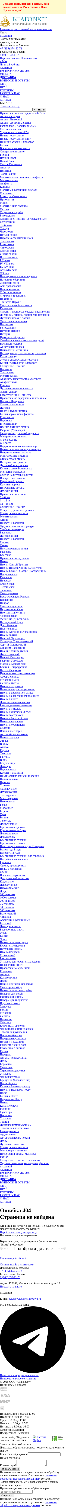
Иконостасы (7, 801)
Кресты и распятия (11, 772)
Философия (7, 247)
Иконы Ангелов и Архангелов (18, 631)
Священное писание (12, 151)
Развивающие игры (11, 996)
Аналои (4, 747)
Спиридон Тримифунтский (16, 641)
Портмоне (6, 1019)
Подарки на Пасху (11, 1099)
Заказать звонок (10, 1469)
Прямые (5, 782)
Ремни (4, 1009)
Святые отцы (8, 250)
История (5, 333)
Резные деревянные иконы (16, 705)
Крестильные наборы (13, 830)
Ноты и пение (8, 234)
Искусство (6, 324)
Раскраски (6, 532)
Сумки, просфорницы (13, 865)
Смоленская (7, 583)
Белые (3, 804)
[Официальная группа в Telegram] (33, 1372)
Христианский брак (12, 346)
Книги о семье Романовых (16, 468)
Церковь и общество (12, 337)
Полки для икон (9, 779)
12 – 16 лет (6, 503)
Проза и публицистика (13, 410)
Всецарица (6, 599)
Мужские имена (9, 679)
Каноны (5, 186)
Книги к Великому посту (15, 1086)
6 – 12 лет (6, 500)
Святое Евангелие (11, 164)
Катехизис (6, 308)
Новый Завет (8, 161)
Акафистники (8, 382)
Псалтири (6, 369)
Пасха (3, 1092)
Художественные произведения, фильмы (24, 1163)
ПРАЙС (5, 86)
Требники (6, 225)
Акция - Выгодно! (11, 119)
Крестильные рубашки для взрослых (22, 855)
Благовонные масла (12, 929)
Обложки (5, 1022)
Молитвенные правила (14, 205)
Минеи (4, 202)
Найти (41, 109)
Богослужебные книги (13, 196)
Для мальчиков (9, 833)
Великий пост (8, 1083)
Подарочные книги (11, 964)
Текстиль (5, 753)
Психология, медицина (14, 349)
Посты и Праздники (12, 401)
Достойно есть (8, 625)
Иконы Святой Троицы (14, 564)
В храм (4, 743)
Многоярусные (9, 798)
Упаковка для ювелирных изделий (20, 961)
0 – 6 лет (5, 497)
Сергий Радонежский (13, 644)
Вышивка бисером (11, 1035)
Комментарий (8, 1465)
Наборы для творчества (14, 999)
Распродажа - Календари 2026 (18, 125)
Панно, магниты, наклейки (16, 983)
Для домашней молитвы (14, 878)
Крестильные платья (12, 843)
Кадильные (7, 881)
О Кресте (5, 442)
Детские (5, 407)
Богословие (7, 244)
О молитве (6, 193)
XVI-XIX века (8, 269)
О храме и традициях (13, 295)
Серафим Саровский (12, 647)
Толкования (7, 241)
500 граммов (7, 910)
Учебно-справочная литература (19, 359)
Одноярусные (8, 788)
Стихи (4, 519)
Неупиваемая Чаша (11, 609)
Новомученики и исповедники (18, 276)
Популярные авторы (12, 487)
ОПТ (3, 83)
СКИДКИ (6, 67)
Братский (5, 923)
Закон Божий (8, 173)
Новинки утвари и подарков (17, 141)
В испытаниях (8, 423)
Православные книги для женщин (20, 449)
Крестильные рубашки (13, 839)
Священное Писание (12, 366)
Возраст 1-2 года (10, 852)
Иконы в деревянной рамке (16, 692)
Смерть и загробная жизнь (16, 305)
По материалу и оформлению (17, 689)
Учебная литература (12, 529)
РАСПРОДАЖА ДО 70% (15, 70)
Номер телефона (10, 1457)
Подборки (6, 420)
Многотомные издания (14, 455)
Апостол (5, 167)
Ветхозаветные (9, 257)
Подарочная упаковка (13, 1038)
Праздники (6, 298)
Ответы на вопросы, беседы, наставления (25, 311)
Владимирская (8, 574)
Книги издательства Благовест (18, 362)
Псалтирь (5, 170)
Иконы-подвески (10, 951)
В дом (3, 759)
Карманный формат (12, 481)
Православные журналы (14, 558)
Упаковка (5, 1073)
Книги (4, 1051)
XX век (4, 273)
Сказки (4, 542)
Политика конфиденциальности (19, 1375)
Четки (3, 939)
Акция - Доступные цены (15, 122)
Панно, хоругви (9, 737)
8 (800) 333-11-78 (10, 54)
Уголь (3, 932)
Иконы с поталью (10, 708)
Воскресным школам (12, 478)
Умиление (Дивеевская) (14, 618)
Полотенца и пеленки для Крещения (22, 846)
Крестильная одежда (12, 827)
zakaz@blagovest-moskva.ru (25, 1298)
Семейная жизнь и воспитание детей (22, 340)
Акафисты (6, 183)
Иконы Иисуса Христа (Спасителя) (21, 567)
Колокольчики (8, 977)
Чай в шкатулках (10, 1076)
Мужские (5, 1012)
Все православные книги (15, 148)
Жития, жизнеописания (14, 513)
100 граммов (7, 894)
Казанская (6, 577)
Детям (3, 1060)
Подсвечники (8, 769)
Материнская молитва (13, 436)
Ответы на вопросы (12, 404)
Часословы (6, 231)
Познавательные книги (14, 548)
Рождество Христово (12, 1047)
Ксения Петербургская (13, 666)
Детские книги (9, 490)
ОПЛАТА (6, 74)
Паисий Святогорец (12, 657)
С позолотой (7, 955)
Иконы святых (8, 634)
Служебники (7, 221)
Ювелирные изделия (12, 945)
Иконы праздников (11, 686)
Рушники (5, 862)
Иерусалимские (9, 887)
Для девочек (7, 836)
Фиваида (5, 916)
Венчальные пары (11, 731)
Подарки (5, 1054)
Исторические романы (13, 462)
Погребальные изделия (14, 859)
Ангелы (5, 974)
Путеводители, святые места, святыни (23, 353)
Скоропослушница (11, 606)
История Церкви (10, 330)
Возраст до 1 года (10, 849)
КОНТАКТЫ (7, 90)
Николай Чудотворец (12, 638)
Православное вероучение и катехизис (23, 398)
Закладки (5, 1006)
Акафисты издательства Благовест (20, 378)
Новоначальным (10, 289)
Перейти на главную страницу (18, 1232)
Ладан (3, 891)
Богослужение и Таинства (16, 394)
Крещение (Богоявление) (15, 1080)
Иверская (5, 580)
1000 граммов (8, 897)
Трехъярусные (8, 795)
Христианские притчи (13, 321)
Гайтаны (5, 756)
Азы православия (10, 285)
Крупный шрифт (10, 484)
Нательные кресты (11, 948)
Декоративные (8, 884)
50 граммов (7, 907)
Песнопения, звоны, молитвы (18, 1153)
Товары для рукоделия (13, 1031)
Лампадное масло (10, 926)
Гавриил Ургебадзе (11, 660)
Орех (3, 814)
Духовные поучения (12, 1144)
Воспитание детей (11, 343)
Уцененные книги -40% (14, 132)
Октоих (4, 209)
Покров (4, 602)
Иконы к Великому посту (15, 1089)
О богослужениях (10, 292)
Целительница (8, 628)
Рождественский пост (13, 1044)
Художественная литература (17, 526)
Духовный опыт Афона (14, 465)
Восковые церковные (13, 875)
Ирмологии (7, 199)
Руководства (7, 215)
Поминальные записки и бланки (19, 775)
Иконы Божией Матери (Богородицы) (23, 570)
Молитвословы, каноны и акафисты (21, 177)
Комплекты (7, 417)
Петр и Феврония (10, 670)
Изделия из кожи (10, 1003)
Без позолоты (8, 958)
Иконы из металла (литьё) (15, 711)
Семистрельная (9, 593)
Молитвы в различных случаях (18, 189)
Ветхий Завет (8, 157)
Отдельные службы (11, 212)
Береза (4, 811)
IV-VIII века (7, 263)
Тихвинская (7, 586)
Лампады (5, 766)
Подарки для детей (11, 993)
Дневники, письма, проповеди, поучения (24, 314)
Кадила (4, 750)
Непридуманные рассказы (16, 452)
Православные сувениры (15, 967)
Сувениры (6, 1067)
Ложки (4, 980)
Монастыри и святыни (13, 1150)
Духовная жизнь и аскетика (16, 388)
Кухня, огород (8, 356)
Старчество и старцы (12, 458)
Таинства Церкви (10, 301)
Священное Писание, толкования (20, 1160)
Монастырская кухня (12, 471)
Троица (4, 1121)
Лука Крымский (10, 654)
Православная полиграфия (16, 990)
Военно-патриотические (14, 426)
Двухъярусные (8, 791)
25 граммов (7, 903)
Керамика (6, 971)
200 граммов (7, 900)
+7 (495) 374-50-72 (11, 48)
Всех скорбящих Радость (15, 596)
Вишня (4, 817)
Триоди (4, 228)
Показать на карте (11, 1286)
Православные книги (13, 494)
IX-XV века (7, 266)
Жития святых (8, 253)
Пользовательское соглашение (18, 1378)
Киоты (4, 935)
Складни (5, 727)
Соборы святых (9, 676)
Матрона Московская (13, 663)
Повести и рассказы (12, 522)
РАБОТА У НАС (10, 93)
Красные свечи (9, 1105)
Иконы (4, 1102)
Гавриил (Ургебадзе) (12, 430)
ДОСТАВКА (8, 77)
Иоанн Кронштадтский (14, 650)
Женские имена (9, 682)
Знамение (6, 590)
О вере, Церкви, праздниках (17, 510)
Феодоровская (8, 615)
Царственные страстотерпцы (17, 673)
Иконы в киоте (9, 698)
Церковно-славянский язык (16, 237)
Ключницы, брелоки (12, 1025)
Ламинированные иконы (15, 702)
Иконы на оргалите (11, 721)
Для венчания (8, 823)
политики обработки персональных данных (28, 1477)
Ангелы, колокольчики (13, 1057)
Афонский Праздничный (15, 919)
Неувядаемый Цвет (11, 622)
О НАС (4, 96)
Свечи (4, 871)
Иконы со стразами (11, 715)
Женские (5, 1015)
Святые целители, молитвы (16, 474)
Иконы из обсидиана (12, 724)
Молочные (6, 807)
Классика (5, 554)
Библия (4, 154)
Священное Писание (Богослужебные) (23, 218)
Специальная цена (11, 129)
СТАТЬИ (5, 99)
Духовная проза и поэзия (15, 317)
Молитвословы (9, 180)
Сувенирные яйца (11, 987)
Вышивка (6, 1115)
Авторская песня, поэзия (15, 1137)
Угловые (5, 785)
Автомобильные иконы (14, 734)
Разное (4, 1156)
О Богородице (8, 439)
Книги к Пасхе (9, 1096)
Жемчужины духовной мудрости (19, 433)
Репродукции (8, 327)
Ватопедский (8, 913)
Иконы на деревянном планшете (19, 695)
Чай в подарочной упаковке (16, 1028)
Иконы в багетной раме (14, 718)
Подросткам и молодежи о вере (19, 446)
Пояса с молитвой (11, 868)
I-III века (5, 260)
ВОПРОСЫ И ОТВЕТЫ (15, 80)
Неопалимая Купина (12, 612)
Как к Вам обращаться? (14, 1454)
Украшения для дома (12, 1070)
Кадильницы (7, 763)
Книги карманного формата (17, 414)
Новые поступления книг (15, 138)
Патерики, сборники (12, 279)
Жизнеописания (9, 282)
